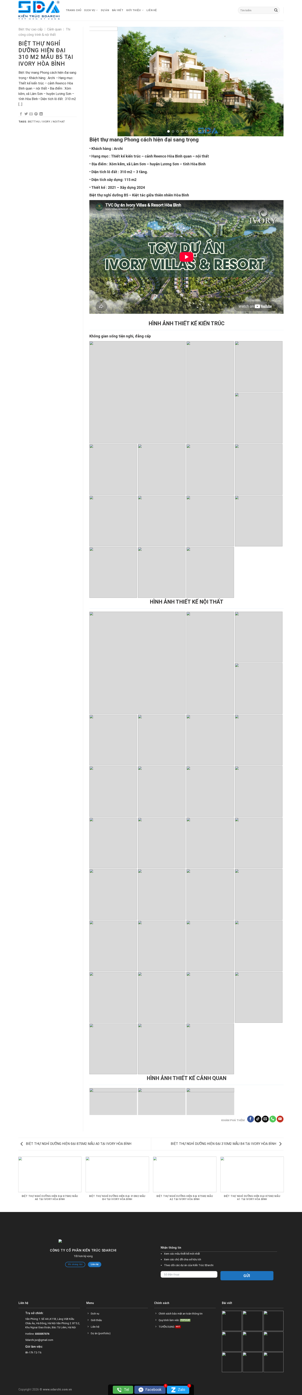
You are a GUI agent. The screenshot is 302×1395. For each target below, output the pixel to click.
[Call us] (272, 1119)
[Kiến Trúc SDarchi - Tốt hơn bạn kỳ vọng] (39, 10)
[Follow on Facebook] (250, 1119)
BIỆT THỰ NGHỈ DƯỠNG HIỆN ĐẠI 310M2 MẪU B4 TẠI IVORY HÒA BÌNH (224, 1144)
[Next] (276, 81)
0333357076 (42, 1333)
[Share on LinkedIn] (41, 114)
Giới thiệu (133, 10)
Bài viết (117, 10)
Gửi (246, 1276)
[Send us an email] (265, 1119)
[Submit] (275, 10)
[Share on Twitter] (26, 114)
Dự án (105, 10)
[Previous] (97, 81)
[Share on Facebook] (21, 114)
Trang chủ (73, 10)
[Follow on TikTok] (258, 1119)
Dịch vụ (89, 10)
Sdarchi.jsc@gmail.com (39, 1340)
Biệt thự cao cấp (30, 29)
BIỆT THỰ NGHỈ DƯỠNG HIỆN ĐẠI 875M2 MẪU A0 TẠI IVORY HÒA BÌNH (78, 1144)
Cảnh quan (54, 29)
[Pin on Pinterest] (36, 114)
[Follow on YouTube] (280, 1119)
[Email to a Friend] (31, 114)
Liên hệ (151, 10)
